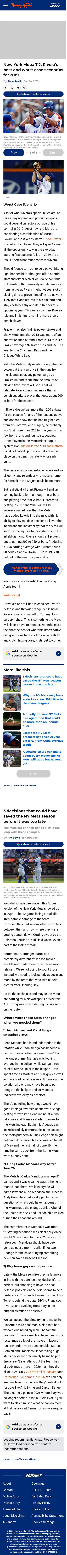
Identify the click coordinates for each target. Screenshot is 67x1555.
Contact (8, 1490)
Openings (37, 1483)
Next (53, 152)
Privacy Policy (40, 1503)
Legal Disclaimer (14, 1515)
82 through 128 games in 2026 (24, 1377)
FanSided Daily (41, 1496)
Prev (14, 152)
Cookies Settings (42, 1522)
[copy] (24, 87)
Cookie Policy (40, 1509)
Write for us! (11, 595)
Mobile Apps (11, 1496)
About (7, 1483)
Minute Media (20, 1531)
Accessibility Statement (47, 1515)
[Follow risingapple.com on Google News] (58, 653)
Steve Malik (14, 81)
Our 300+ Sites (41, 1490)
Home (6, 785)
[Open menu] (5, 5)
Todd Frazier (52, 239)
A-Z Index (9, 1522)
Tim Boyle (13, 837)
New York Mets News (25, 785)
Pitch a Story (11, 1503)
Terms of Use (12, 1509)
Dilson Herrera (53, 446)
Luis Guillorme (29, 446)
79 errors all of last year (42, 1372)
